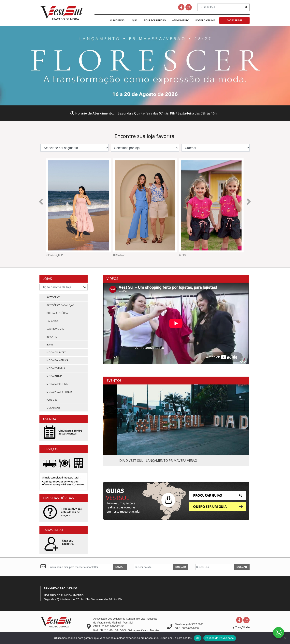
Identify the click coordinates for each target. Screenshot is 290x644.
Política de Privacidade (219, 637)
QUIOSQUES (53, 407)
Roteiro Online (205, 20)
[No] (285, 638)
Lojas (134, 20)
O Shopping (117, 20)
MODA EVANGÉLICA (57, 360)
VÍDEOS (112, 278)
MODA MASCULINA (57, 384)
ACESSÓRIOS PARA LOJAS (60, 305)
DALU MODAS (187, 255)
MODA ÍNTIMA (54, 376)
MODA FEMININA (56, 368)
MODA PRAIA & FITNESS (59, 392)
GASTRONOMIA (55, 328)
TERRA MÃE (52, 255)
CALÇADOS (53, 321)
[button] (41, 201)
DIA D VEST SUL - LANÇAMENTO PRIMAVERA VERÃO (144, 460)
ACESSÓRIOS (53, 297)
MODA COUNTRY (56, 352)
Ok (197, 637)
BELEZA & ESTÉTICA (57, 313)
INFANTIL (52, 336)
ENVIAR (119, 567)
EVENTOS (114, 380)
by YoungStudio (241, 627)
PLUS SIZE (52, 399)
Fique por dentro (155, 20)
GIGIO (116, 255)
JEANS (50, 344)
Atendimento (180, 20)
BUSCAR (180, 567)
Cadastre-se (234, 20)
